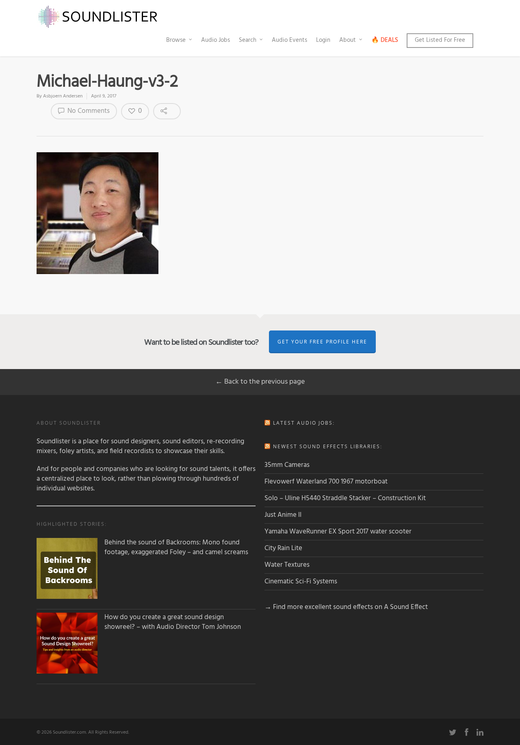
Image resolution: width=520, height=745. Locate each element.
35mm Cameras (287, 465)
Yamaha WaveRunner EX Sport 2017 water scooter (338, 531)
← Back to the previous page (260, 382)
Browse (176, 40)
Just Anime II (282, 515)
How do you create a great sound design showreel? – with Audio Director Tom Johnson (172, 622)
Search (247, 40)
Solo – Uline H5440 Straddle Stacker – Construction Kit (345, 498)
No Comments (88, 111)
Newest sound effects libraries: (327, 446)
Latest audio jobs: (304, 422)
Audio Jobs (215, 40)
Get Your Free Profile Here (322, 341)
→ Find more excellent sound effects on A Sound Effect (346, 607)
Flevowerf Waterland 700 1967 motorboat (326, 481)
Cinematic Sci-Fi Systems (300, 581)
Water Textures (287, 564)
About (347, 40)
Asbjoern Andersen (62, 96)
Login (323, 40)
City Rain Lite (283, 548)
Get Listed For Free (440, 40)
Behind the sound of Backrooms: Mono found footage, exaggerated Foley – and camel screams (176, 547)
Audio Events (289, 40)
